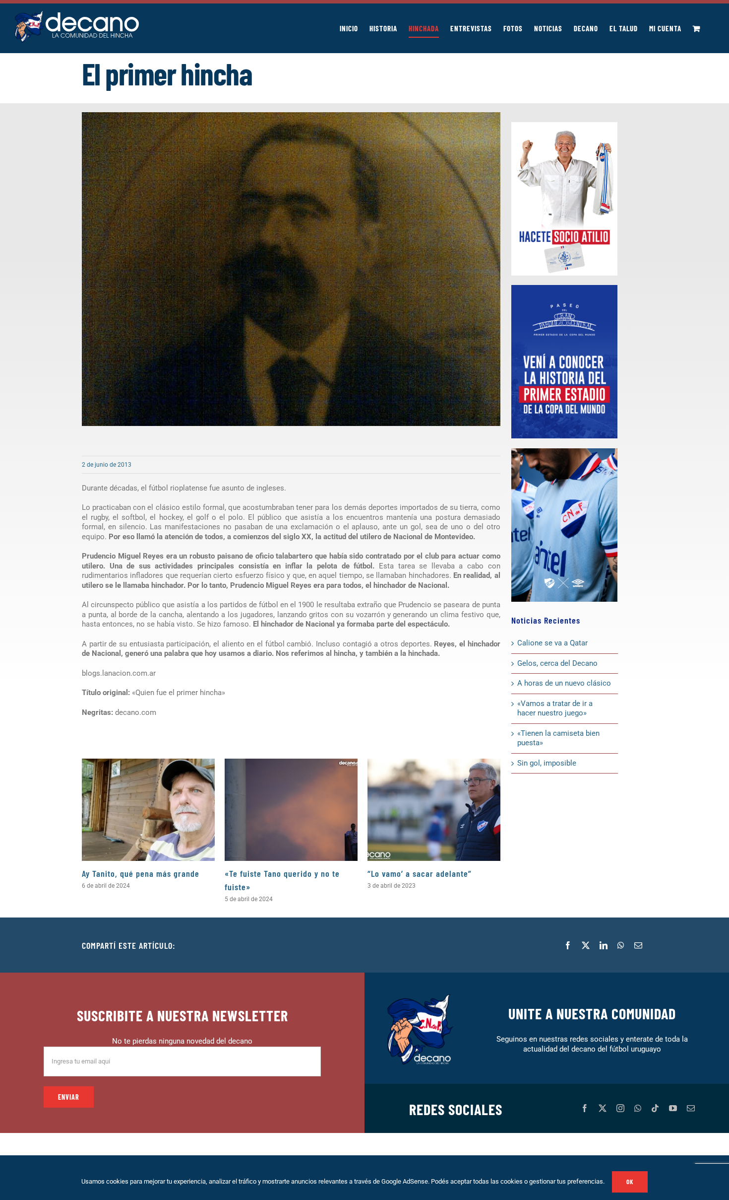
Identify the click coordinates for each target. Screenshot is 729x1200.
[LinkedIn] (603, 945)
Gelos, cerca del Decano (557, 663)
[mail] (691, 1108)
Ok (629, 1182)
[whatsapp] (637, 1108)
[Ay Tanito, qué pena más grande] (148, 809)
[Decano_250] (564, 451)
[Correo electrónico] (638, 945)
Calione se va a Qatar (552, 642)
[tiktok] (655, 1108)
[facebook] (585, 1108)
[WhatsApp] (620, 945)
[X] (586, 945)
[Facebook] (568, 945)
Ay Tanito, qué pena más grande (140, 873)
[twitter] (603, 1108)
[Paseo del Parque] (564, 288)
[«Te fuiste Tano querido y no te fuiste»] (291, 809)
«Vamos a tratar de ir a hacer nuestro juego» (555, 708)
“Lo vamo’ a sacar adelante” (419, 873)
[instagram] (620, 1108)
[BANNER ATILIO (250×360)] (564, 125)
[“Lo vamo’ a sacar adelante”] (433, 809)
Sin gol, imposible (546, 763)
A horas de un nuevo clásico (564, 683)
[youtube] (673, 1108)
